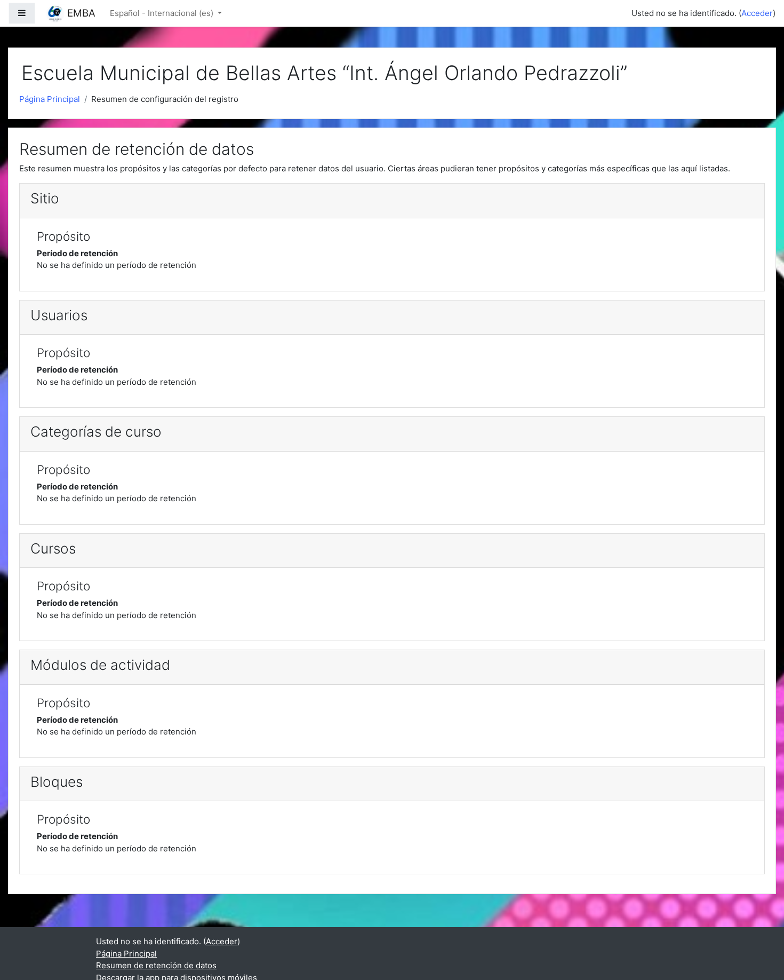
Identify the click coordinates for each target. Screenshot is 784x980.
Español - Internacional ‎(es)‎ (162, 13)
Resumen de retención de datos (156, 965)
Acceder (757, 13)
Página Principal (49, 99)
